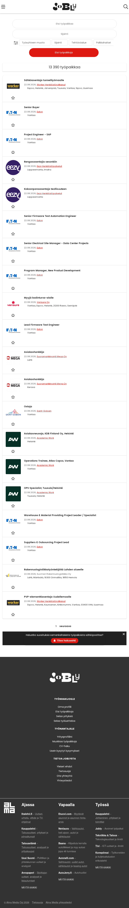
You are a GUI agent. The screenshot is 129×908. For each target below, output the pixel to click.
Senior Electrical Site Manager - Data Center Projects (56, 243)
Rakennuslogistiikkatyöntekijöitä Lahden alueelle (53, 569)
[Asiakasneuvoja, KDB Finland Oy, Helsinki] (13, 439)
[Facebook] (54, 689)
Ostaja (28, 406)
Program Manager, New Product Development (52, 270)
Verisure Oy (43, 302)
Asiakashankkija (34, 352)
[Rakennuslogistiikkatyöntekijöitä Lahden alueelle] (13, 575)
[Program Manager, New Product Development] (13, 276)
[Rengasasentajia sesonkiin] (13, 167)
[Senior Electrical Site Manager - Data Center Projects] (13, 249)
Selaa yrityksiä (64, 716)
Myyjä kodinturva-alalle (39, 298)
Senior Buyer (31, 107)
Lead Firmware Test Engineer (41, 325)
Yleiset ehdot (64, 766)
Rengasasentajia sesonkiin (40, 162)
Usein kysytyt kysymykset (64, 750)
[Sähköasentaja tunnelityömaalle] (13, 86)
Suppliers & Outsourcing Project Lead (46, 542)
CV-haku (64, 746)
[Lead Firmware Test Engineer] (13, 330)
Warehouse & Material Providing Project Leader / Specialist (60, 515)
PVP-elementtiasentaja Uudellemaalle (47, 597)
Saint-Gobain (44, 410)
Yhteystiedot (64, 780)
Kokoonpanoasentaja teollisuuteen (45, 189)
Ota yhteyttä (64, 776)
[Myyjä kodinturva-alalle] (13, 303)
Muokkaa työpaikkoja (64, 741)
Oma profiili (64, 707)
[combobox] (64, 23)
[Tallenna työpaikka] (13, 98)
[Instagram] (59, 689)
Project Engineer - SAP (37, 134)
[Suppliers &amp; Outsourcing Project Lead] (13, 548)
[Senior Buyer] (13, 113)
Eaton (40, 111)
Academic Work (45, 438)
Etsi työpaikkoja (64, 711)
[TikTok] (70, 689)
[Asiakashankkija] (13, 357)
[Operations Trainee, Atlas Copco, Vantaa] (13, 466)
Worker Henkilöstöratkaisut (51, 84)
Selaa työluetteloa (64, 721)
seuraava (65, 626)
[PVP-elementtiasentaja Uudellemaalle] (13, 602)
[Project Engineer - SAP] (13, 140)
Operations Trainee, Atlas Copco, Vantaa (49, 461)
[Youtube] (75, 689)
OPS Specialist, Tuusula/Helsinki (43, 488)
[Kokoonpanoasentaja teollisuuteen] (13, 194)
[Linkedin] (65, 689)
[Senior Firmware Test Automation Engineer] (13, 221)
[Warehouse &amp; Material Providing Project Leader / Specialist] (13, 521)
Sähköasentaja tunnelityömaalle (44, 80)
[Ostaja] (13, 412)
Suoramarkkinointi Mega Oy (52, 356)
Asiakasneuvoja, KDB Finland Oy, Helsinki (49, 433)
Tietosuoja (64, 771)
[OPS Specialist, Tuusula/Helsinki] (13, 493)
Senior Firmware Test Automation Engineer (50, 216)
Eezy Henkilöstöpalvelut (49, 166)
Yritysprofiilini (64, 736)
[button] (16, 42)
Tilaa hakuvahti (66, 641)
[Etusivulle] (64, 7)
